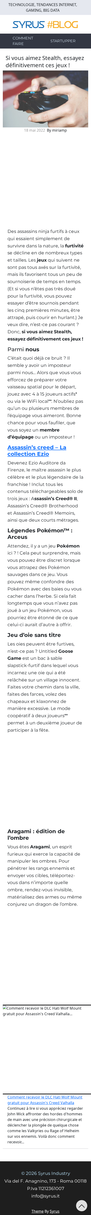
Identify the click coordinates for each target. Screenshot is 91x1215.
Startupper (63, 41)
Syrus (55, 1211)
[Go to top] (81, 1205)
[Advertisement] (45, 182)
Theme (38, 1211)
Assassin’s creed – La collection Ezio (36, 450)
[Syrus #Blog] (45, 23)
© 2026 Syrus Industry (45, 1173)
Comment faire (23, 41)
